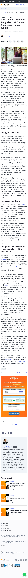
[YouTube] (11, 433)
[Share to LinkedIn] (18, 41)
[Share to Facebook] (22, 41)
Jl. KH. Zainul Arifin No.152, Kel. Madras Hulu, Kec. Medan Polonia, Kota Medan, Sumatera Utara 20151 (13, 553)
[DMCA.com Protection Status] (17, 565)
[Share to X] (10, 41)
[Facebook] (3, 433)
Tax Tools (3, 17)
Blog (6, 12)
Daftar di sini (21, 361)
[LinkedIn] (8, 433)
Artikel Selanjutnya (20, 372)
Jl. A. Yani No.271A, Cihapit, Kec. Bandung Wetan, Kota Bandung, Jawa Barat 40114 (13, 547)
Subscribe (14, 424)
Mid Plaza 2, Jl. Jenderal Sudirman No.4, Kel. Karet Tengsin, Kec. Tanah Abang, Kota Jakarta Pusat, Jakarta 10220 (13, 536)
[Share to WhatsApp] (14, 41)
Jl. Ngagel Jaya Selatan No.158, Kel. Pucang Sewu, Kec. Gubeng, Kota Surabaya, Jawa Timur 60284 (13, 542)
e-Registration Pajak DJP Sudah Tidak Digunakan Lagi (18, 511)
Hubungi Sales (20, 4)
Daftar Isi (3, 8)
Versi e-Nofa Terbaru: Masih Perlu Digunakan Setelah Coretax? (17, 485)
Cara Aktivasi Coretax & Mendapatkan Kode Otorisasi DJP (17, 498)
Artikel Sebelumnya (8, 372)
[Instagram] (5, 433)
